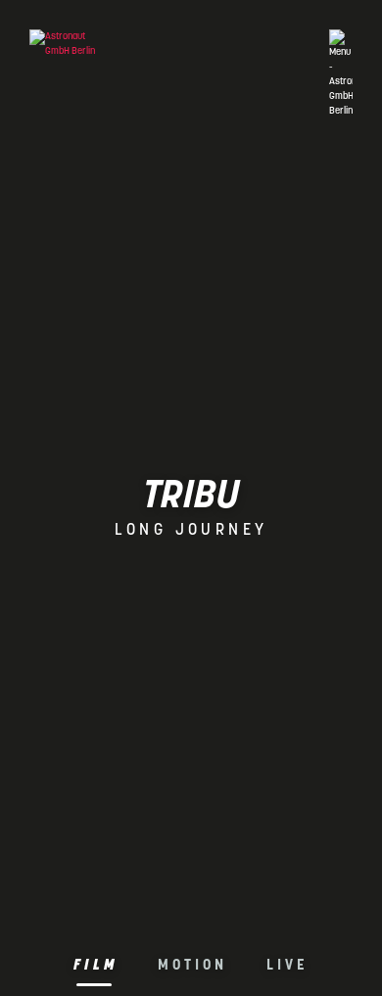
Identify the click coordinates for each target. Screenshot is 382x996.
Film (96, 966)
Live (287, 966)
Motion (192, 966)
